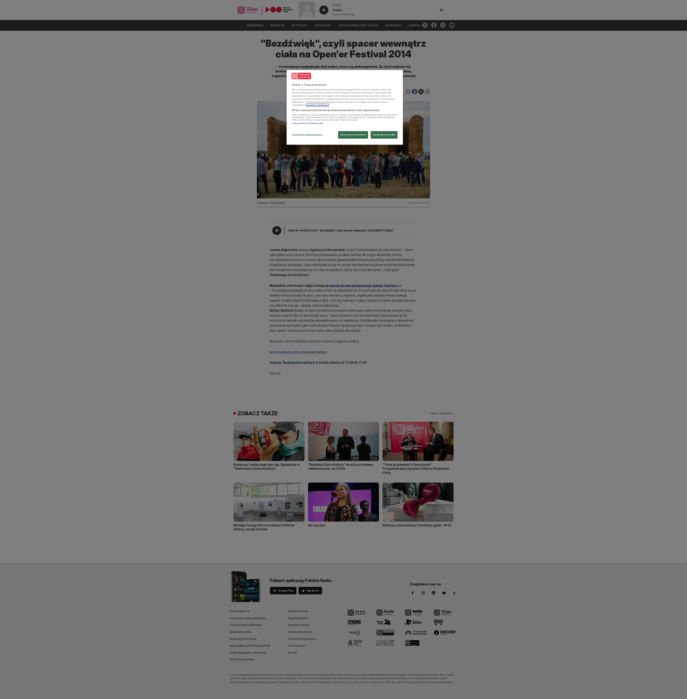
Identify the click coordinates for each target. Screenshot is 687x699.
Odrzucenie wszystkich (353, 134)
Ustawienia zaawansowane (307, 134)
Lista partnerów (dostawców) (308, 123)
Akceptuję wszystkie (384, 134)
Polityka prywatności (317, 105)
